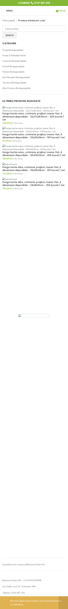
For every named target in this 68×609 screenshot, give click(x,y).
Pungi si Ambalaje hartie (14, 55)
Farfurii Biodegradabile (13, 66)
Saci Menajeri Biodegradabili (16, 77)
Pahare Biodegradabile (13, 71)
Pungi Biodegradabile (12, 50)
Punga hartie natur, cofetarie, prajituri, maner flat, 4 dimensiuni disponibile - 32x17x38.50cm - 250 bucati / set (33, 116)
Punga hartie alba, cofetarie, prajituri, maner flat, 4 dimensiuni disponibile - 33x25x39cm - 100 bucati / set (33, 169)
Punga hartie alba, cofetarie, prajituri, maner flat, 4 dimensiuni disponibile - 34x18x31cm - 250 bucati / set (33, 184)
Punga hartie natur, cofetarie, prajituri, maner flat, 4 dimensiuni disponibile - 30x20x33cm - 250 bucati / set (33, 154)
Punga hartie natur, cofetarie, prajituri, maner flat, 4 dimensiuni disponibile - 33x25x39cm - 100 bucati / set (33, 136)
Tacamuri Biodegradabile (14, 82)
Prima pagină (8, 20)
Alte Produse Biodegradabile (16, 88)
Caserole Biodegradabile (14, 61)
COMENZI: (34, 3)
